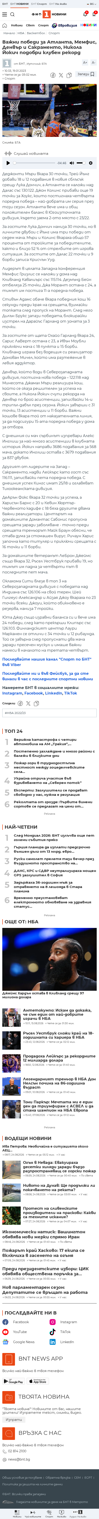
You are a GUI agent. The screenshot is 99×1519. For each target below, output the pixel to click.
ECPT (88, 1477)
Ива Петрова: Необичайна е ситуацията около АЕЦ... (45, 1148)
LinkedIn (53, 693)
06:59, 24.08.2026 (35, 1175)
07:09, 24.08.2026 (15, 1260)
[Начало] (5, 25)
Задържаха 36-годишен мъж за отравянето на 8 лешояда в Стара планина (48, 886)
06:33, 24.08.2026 (15, 1297)
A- (93, 63)
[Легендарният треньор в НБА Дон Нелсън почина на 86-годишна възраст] (11, 1086)
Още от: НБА (21, 921)
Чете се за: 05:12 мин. (41, 1155)
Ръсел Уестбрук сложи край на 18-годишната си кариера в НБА (58, 1035)
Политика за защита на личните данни (32, 1484)
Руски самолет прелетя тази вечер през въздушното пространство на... (54, 861)
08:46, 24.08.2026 (15, 1242)
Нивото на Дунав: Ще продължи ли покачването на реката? (59, 1188)
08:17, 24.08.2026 (14, 1155)
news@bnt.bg (19, 1459)
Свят (30, 25)
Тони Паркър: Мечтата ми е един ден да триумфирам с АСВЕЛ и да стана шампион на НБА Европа (58, 1106)
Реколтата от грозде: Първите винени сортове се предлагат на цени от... (53, 804)
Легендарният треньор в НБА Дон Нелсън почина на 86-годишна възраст (59, 1083)
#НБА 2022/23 (15, 713)
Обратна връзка (58, 1477)
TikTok (70, 693)
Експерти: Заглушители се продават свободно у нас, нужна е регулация (50, 792)
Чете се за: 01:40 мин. (42, 1242)
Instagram (12, 693)
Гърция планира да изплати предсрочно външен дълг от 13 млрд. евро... (52, 849)
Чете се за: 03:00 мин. (63, 1194)
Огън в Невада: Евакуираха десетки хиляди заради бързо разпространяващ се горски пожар (59, 1167)
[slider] (34, 163)
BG (92, 4)
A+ (85, 63)
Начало (9, 33)
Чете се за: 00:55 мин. (42, 1279)
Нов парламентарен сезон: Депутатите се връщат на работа (45, 1290)
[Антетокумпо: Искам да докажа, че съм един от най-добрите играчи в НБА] (11, 1017)
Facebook (33, 693)
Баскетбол (36, 33)
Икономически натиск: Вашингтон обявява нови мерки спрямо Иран (43, 1234)
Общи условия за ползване (22, 1477)
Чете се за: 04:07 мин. (63, 1221)
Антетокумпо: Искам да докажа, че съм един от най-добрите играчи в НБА (57, 1014)
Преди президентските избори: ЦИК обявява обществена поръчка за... (45, 1271)
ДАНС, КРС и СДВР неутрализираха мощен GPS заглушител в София (55, 873)
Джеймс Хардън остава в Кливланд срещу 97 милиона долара (43, 995)
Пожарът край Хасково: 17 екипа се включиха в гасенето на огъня (43, 1253)
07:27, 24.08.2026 (35, 1221)
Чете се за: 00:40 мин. (63, 1175)
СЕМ (77, 1477)
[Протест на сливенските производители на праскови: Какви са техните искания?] (11, 1215)
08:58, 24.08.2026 (35, 1194)
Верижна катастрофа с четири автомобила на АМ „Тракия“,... (45, 741)
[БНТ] (8, 64)
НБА (20, 33)
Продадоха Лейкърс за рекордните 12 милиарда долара (59, 1058)
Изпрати (14, 1420)
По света (87, 1175)
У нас (61, 1155)
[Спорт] (88, 25)
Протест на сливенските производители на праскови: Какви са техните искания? (59, 1212)
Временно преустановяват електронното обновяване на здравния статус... (52, 902)
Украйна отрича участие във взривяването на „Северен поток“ (48, 780)
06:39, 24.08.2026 (15, 1279)
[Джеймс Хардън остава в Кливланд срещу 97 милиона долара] (49, 959)
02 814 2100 (17, 1451)
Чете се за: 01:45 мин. (42, 1260)
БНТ (5, 4)
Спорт (43, 25)
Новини (17, 25)
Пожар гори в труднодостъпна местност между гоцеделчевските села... (49, 767)
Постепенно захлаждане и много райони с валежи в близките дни (54, 753)
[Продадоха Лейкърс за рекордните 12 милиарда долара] (11, 1063)
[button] (77, 1514)
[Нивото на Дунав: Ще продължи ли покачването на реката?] (11, 1193)
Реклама (49, 813)
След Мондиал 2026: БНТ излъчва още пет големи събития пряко (54, 837)
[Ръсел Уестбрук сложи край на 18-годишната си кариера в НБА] (11, 1040)
